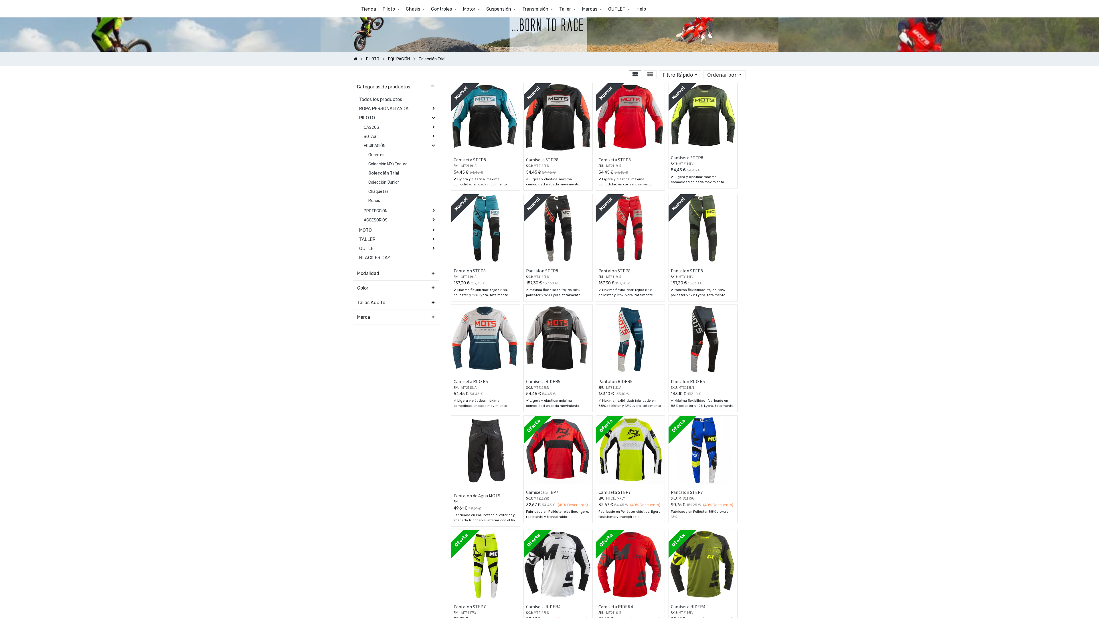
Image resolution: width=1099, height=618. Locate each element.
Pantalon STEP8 (470, 271)
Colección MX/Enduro (388, 164)
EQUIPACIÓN (375, 145)
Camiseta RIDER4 (543, 606)
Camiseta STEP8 (470, 160)
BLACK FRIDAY (374, 257)
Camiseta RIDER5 (471, 381)
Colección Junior (383, 182)
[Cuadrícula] (635, 74)
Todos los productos (380, 99)
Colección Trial (383, 173)
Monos (374, 200)
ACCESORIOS (376, 220)
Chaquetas (378, 191)
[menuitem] (368, 9)
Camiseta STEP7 (542, 492)
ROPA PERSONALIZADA (384, 108)
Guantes (376, 154)
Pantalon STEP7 (687, 492)
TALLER (367, 239)
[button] (724, 74)
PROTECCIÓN (376, 211)
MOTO (365, 230)
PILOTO (367, 117)
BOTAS (370, 136)
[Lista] (650, 74)
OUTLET (367, 248)
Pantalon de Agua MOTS (477, 495)
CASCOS (371, 127)
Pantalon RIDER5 (615, 381)
